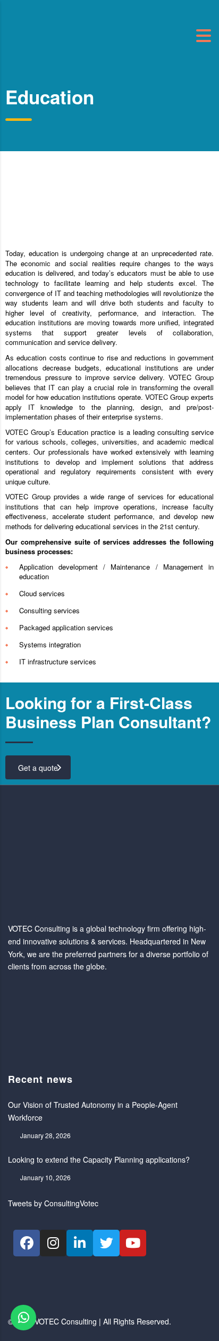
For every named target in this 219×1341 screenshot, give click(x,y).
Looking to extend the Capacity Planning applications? (99, 1159)
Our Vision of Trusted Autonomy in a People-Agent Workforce (93, 1111)
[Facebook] (26, 1243)
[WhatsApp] (23, 1317)
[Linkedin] (79, 1243)
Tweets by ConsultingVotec (53, 1203)
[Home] (61, 35)
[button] (10, 200)
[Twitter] (106, 1243)
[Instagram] (53, 1243)
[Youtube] (133, 1243)
